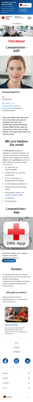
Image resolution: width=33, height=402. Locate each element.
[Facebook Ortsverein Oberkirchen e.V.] (5, 361)
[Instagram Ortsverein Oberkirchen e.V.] (16, 361)
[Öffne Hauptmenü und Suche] (30, 18)
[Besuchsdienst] (16, 314)
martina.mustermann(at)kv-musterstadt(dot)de (11, 107)
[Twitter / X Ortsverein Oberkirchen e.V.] (27, 361)
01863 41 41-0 (10, 103)
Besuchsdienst (11, 325)
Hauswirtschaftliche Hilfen (14, 195)
